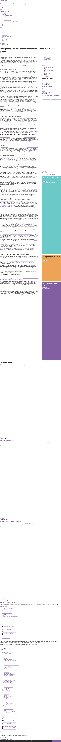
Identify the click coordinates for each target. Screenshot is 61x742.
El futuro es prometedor (47, 86)
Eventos (5, 17)
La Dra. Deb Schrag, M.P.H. (5, 137)
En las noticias (8, 704)
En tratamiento (4, 35)
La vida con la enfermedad (7, 36)
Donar (3, 22)
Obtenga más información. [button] (40, 740)
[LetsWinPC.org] (3, 606)
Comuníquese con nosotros (7, 620)
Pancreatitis (6, 658)
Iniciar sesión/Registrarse (4, 11)
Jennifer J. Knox (6, 234)
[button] (3, 1)
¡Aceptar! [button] (56, 740)
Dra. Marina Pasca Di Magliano (6, 248)
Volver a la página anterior (5, 45)
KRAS (45, 61)
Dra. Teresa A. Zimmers (5, 157)
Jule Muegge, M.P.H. (19, 262)
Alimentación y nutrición (8, 677)
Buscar (1, 30)
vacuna (45, 63)
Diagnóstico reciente (5, 33)
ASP (6, 702)
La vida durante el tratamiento (47, 92)
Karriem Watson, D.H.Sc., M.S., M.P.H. (6, 205)
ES (2, 7)
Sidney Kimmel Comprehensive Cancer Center (29, 189)
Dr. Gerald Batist (23, 261)
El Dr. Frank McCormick (4, 108)
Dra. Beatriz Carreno (32, 125)
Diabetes (5, 655)
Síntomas (3, 610)
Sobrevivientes (4, 39)
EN (2, 5)
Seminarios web (7, 16)
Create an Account (3, 737)
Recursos (3, 617)
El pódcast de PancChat (8, 15)
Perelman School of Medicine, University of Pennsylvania (20, 169)
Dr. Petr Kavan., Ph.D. (15, 261)
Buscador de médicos (6, 690)
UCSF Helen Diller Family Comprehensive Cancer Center (22, 108)
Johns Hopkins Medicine (15, 189)
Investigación (2, 43)
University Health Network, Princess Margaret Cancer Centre (21, 234)
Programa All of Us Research (30, 205)
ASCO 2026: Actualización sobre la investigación (10, 521)
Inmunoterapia (46, 60)
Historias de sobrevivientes (7, 613)
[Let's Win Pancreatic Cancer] (15, 4)
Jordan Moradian (27, 262)
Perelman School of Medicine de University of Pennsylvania (10, 127)
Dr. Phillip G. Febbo (4, 201)
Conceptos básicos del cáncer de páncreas (10, 616)
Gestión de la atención (8, 673)
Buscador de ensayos (6, 691)
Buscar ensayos (5, 41)
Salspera (32, 262)
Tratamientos (4, 611)
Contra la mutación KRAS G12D (48, 174)
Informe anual (6, 697)
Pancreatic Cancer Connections (9, 711)
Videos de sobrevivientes (46, 83)
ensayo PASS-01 (23, 244)
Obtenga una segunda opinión (9, 674)
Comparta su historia (7, 20)
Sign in (11, 739)
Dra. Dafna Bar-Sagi (23, 83)
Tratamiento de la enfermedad (7, 608)
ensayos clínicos (47, 58)
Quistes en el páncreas (8, 659)
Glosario (3, 618)
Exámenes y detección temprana (10, 660)
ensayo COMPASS (34, 240)
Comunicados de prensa (10, 703)
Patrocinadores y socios (8, 696)
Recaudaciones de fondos (8, 709)
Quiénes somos (4, 13)
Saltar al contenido (3, 0)
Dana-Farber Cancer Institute (20, 118)
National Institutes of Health (5, 206)
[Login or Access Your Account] (1, 10)
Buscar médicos (5, 40)
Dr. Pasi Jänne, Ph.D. (9, 118)
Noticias (5, 699)
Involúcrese (4, 14)
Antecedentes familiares (8, 657)
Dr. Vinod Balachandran (23, 270)
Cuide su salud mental (8, 681)
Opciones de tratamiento (8, 675)
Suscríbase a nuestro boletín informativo (11, 21)
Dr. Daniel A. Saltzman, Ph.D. (10, 262)
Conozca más (44, 181)
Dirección (5, 695)
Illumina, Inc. (11, 201)
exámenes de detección (48, 59)
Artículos (7, 666)
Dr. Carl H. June (7, 169)
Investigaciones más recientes (9, 680)
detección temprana (47, 57)
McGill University (29, 261)
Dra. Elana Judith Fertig (5, 189)
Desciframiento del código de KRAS (7, 602)
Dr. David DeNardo (4, 147)
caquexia (45, 56)
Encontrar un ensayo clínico (9, 667)
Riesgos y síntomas (5, 32)
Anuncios (7, 701)
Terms (4, 649)
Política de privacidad (6, 638)
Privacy (1, 649)
